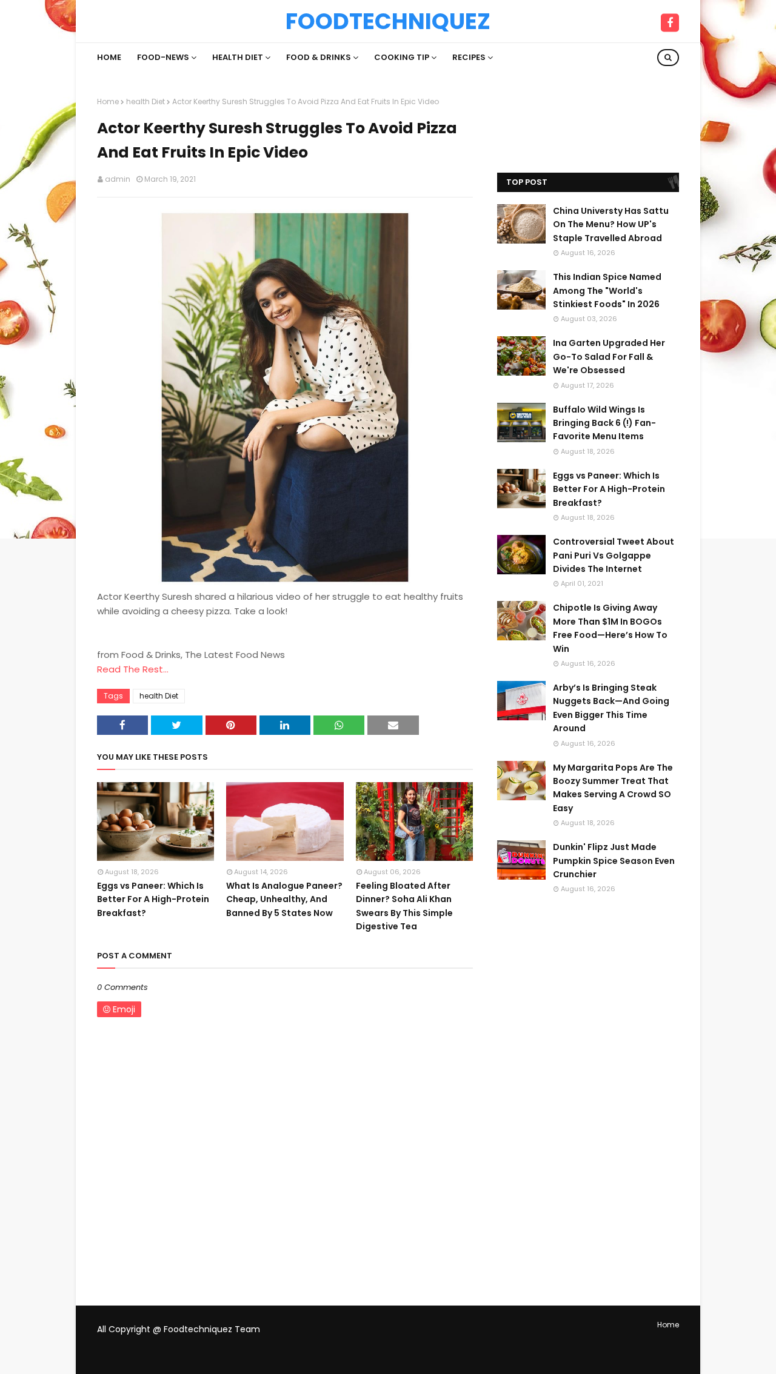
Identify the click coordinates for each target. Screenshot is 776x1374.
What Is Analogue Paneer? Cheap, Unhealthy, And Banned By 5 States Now (284, 899)
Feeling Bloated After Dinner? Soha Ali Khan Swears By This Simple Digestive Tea (404, 906)
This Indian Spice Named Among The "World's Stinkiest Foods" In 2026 (607, 290)
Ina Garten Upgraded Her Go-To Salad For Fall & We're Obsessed (609, 356)
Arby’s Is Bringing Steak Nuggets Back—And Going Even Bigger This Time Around (611, 708)
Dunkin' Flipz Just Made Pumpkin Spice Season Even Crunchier (614, 860)
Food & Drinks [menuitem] (318, 57)
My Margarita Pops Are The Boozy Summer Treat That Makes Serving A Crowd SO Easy (613, 788)
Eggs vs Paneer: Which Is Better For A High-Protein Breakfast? (153, 899)
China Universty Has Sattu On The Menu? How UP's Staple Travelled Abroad (611, 224)
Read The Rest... (133, 669)
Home (108, 101)
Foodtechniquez (388, 21)
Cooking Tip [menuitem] (401, 57)
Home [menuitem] (109, 57)
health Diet (145, 101)
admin (117, 179)
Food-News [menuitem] (163, 57)
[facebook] (670, 23)
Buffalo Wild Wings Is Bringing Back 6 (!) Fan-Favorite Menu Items (604, 423)
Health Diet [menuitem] (237, 57)
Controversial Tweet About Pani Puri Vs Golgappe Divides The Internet (613, 555)
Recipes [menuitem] (469, 57)
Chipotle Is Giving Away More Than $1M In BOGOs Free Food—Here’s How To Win (610, 628)
